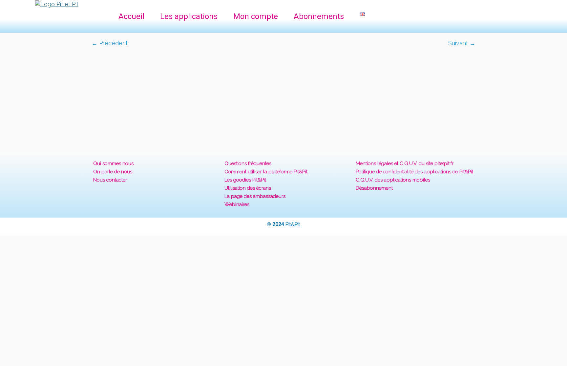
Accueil (131, 16)
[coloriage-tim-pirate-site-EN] (283, 95)
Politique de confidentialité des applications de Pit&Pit (414, 172)
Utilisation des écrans (247, 188)
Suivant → (461, 43)
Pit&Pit (292, 224)
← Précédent (110, 43)
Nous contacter (110, 180)
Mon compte (255, 16)
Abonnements (319, 16)
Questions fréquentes (247, 163)
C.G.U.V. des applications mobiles (393, 180)
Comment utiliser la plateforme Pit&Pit (265, 172)
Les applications (189, 16)
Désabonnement (374, 188)
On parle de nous (112, 172)
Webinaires (236, 204)
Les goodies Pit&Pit (245, 180)
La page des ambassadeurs (254, 196)
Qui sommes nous (113, 163)
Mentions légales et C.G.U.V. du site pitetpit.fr (404, 163)
